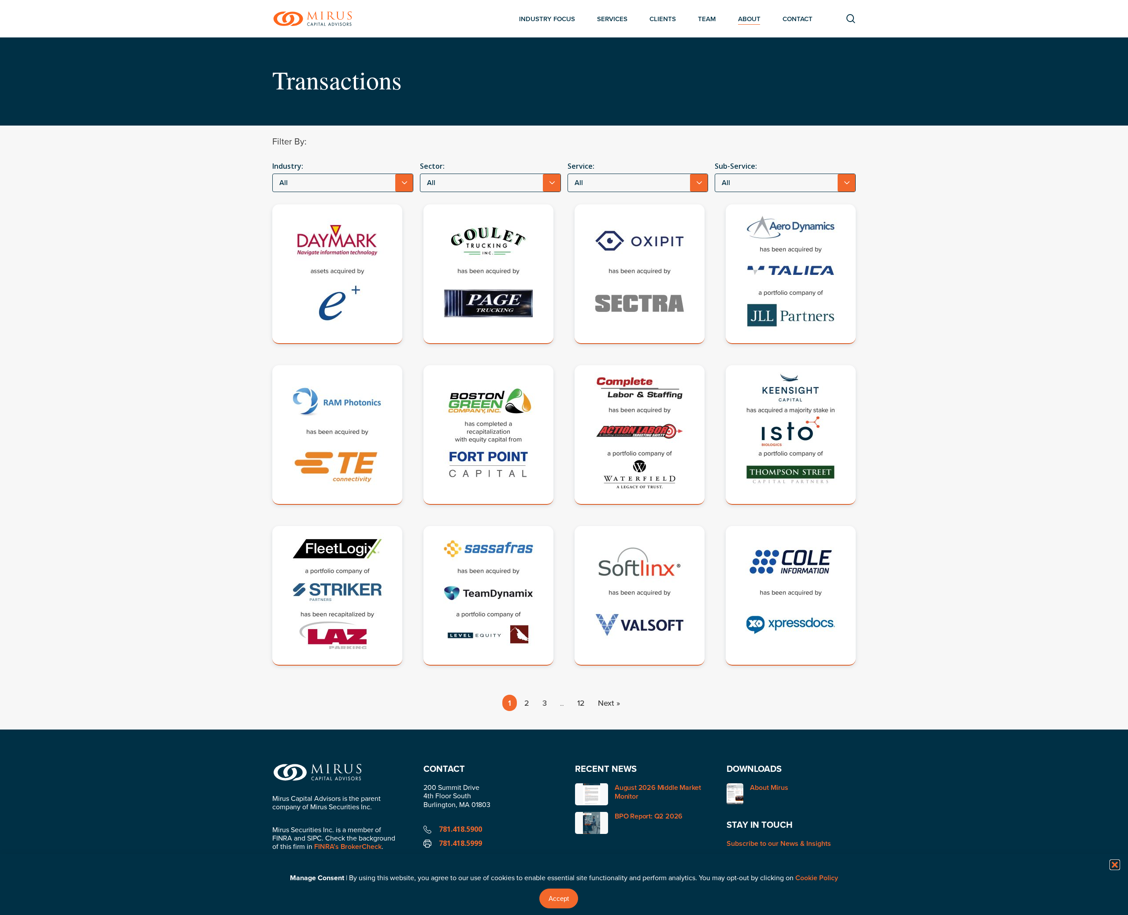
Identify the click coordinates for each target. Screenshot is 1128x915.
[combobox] (342, 183)
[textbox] (343, 183)
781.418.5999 (460, 843)
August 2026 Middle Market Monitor (658, 791)
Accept (559, 898)
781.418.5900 (460, 829)
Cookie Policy (816, 878)
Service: (581, 166)
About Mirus (769, 788)
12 (581, 702)
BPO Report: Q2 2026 (649, 816)
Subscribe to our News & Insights (779, 843)
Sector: (432, 166)
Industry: (287, 166)
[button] (1114, 864)
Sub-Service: (736, 166)
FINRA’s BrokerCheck (348, 846)
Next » (609, 702)
